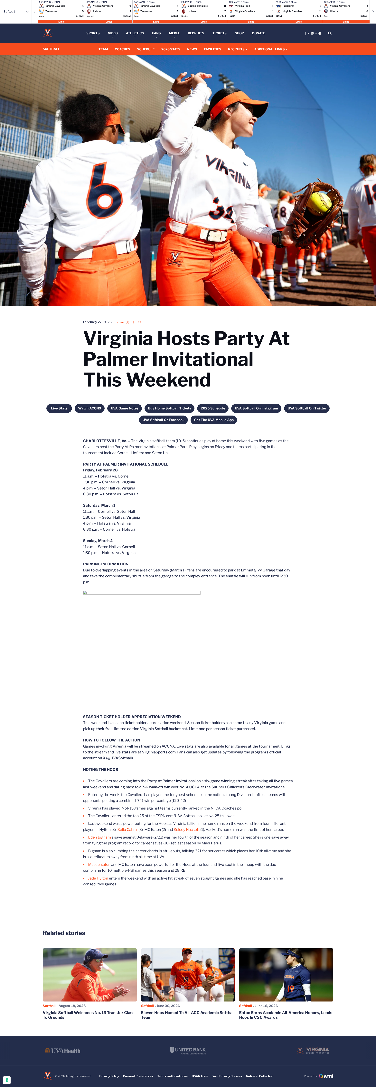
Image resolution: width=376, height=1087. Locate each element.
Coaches (122, 49)
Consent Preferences (138, 1076)
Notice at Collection (259, 1076)
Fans (156, 33)
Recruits (196, 33)
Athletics (135, 33)
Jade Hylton (98, 878)
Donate (258, 33)
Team (103, 49)
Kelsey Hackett (187, 829)
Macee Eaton (99, 864)
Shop (239, 33)
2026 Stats (170, 49)
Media (174, 33)
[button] (373, 12)
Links (61, 21)
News (192, 49)
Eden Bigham (99, 837)
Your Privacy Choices (227, 1076)
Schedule (146, 49)
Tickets (219, 33)
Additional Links (269, 49)
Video (113, 33)
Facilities (212, 49)
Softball (49, 1006)
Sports (93, 33)
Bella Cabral (127, 829)
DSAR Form (200, 1076)
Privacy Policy (109, 1076)
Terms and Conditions (172, 1076)
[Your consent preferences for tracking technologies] (7, 1080)
